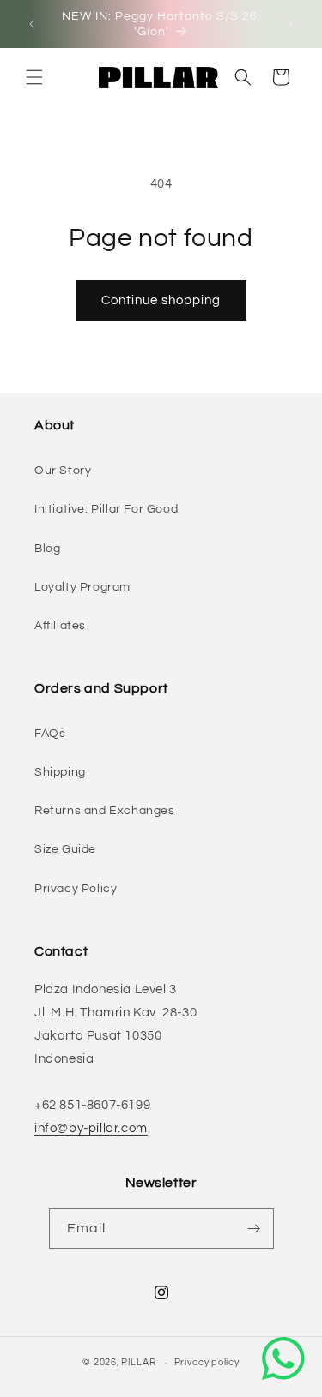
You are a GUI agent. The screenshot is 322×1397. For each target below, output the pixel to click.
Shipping (60, 772)
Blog (47, 549)
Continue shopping (161, 300)
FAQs (49, 734)
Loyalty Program (82, 587)
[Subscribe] (254, 1228)
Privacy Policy (75, 889)
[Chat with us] (283, 1358)
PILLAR (138, 1362)
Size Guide (65, 849)
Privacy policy (207, 1362)
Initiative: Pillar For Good (106, 509)
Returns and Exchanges (104, 811)
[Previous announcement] (32, 24)
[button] (34, 77)
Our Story (62, 471)
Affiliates (60, 626)
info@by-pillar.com (91, 1128)
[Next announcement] (290, 24)
